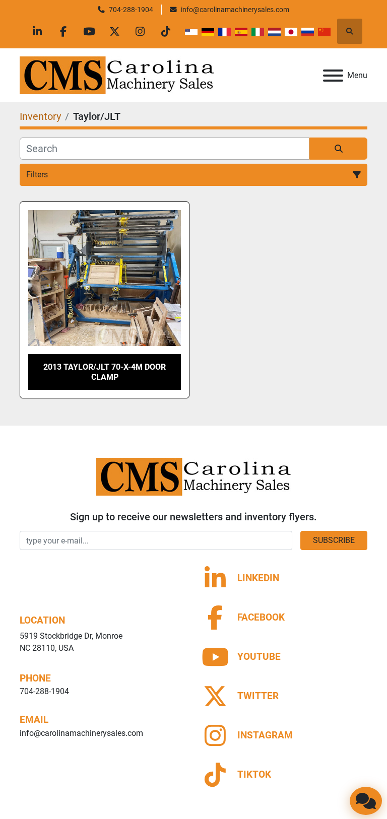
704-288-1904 (131, 10)
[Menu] (333, 76)
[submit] (338, 149)
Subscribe (334, 540)
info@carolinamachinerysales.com (235, 10)
